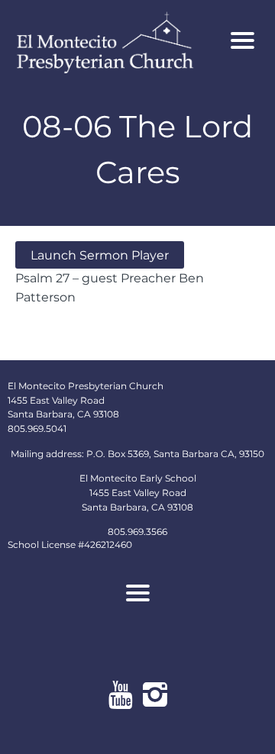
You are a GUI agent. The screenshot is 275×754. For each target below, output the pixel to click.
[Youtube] (120, 694)
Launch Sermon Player (100, 255)
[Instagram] (155, 694)
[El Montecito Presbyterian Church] (116, 40)
